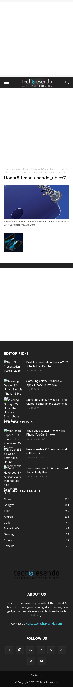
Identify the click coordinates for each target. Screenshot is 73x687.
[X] (31, 661)
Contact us (36, 675)
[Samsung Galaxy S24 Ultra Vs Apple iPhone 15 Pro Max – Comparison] (13, 389)
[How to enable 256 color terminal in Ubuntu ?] (13, 458)
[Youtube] (42, 661)
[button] (6, 82)
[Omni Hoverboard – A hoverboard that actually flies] (13, 480)
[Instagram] (20, 650)
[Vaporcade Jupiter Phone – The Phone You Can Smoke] (13, 439)
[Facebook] (9, 650)
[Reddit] (62, 650)
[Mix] (41, 650)
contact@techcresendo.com (44, 623)
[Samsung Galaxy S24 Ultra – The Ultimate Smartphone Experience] (13, 410)
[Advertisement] (36, 38)
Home (7, 169)
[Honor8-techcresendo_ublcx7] (36, 218)
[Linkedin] (30, 650)
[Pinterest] (51, 650)
